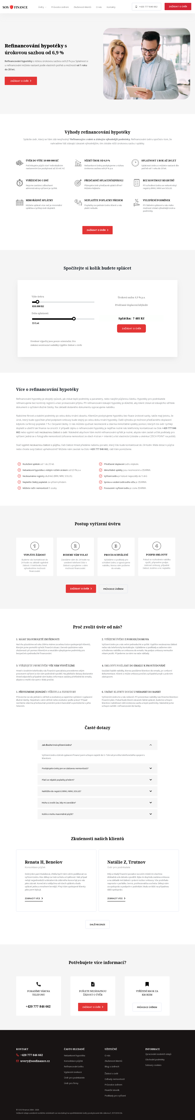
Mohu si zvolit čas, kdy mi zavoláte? (59, 802)
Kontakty (111, 7)
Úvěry (41, 7)
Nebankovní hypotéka (74, 1055)
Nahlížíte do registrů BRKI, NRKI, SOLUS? (61, 791)
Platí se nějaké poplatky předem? (58, 780)
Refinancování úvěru (74, 1066)
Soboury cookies (153, 1065)
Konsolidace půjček (73, 1060)
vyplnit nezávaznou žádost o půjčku (41, 445)
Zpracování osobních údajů (158, 1054)
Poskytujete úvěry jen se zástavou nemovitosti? (65, 768)
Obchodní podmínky (155, 1059)
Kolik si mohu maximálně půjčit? (57, 814)
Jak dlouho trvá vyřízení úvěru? (57, 745)
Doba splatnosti (40, 313)
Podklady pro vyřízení (115, 1095)
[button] (146, 6)
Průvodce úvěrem (60, 7)
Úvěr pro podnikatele (74, 1077)
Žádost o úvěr (111, 1073)
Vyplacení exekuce (73, 1072)
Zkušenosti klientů (82, 7)
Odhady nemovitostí (115, 1079)
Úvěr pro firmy (71, 1083)
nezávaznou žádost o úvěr (53, 432)
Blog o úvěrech (112, 1066)
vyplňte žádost (67, 345)
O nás (99, 7)
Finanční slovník (112, 1090)
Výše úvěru (38, 296)
